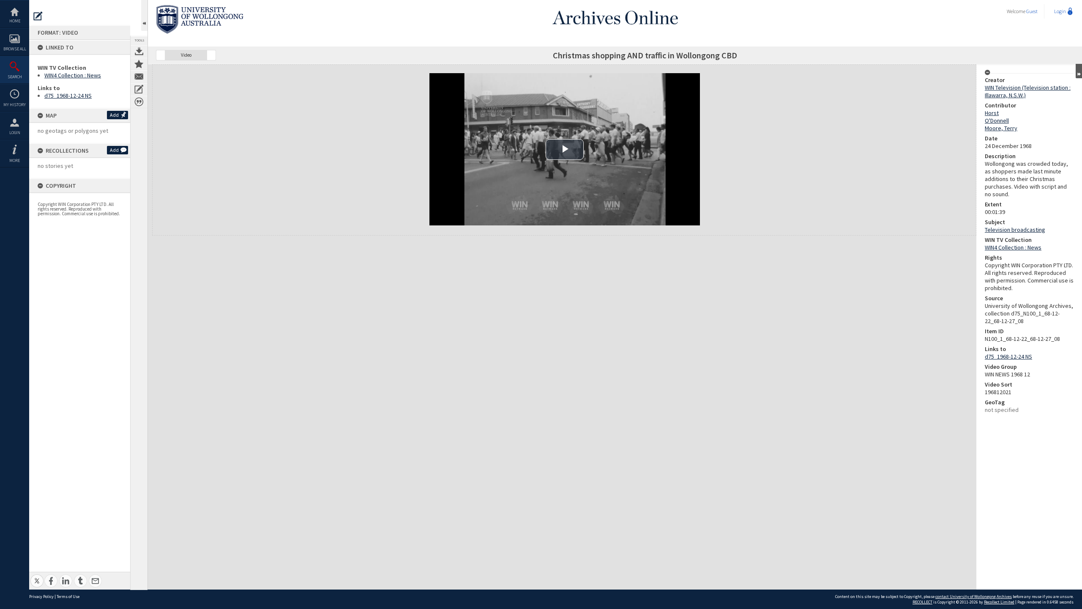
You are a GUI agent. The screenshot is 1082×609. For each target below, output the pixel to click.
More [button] (14, 160)
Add (114, 115)
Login (14, 132)
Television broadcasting (1015, 229)
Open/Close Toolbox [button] (144, 15)
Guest (1032, 11)
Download (139, 51)
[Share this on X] (37, 576)
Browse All (14, 49)
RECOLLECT (922, 602)
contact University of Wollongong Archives (973, 596)
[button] (160, 55)
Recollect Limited (999, 602)
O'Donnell (997, 120)
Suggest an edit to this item (38, 16)
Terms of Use (68, 596)
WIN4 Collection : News (72, 75)
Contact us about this (139, 76)
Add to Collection (139, 64)
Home (14, 21)
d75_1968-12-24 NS (68, 95)
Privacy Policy (41, 596)
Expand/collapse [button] (1079, 71)
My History (14, 104)
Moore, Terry (1001, 128)
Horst (992, 113)
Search (15, 77)
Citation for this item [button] (139, 102)
